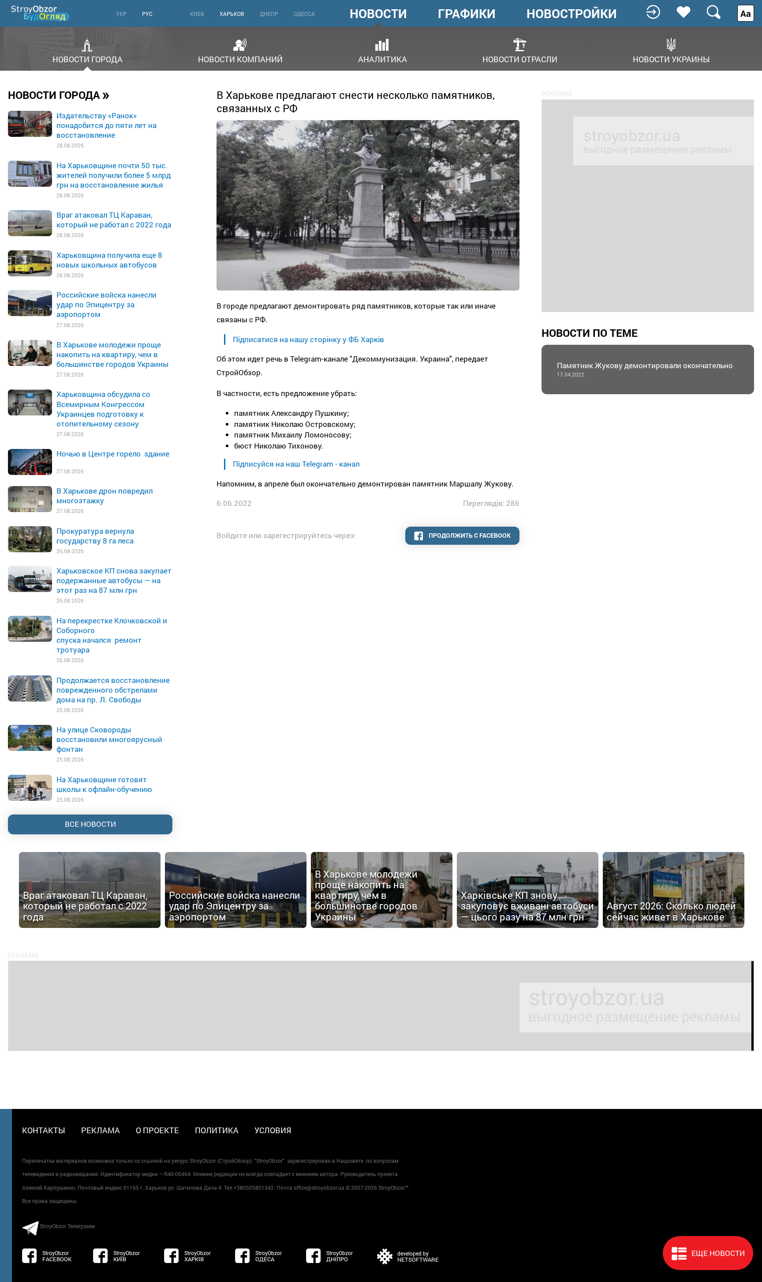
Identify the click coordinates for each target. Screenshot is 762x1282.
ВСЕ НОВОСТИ (90, 824)
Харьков (232, 13)
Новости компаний (240, 58)
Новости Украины (671, 58)
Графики (467, 14)
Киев (197, 13)
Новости (378, 14)
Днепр (269, 13)
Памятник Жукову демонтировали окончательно (645, 369)
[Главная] (41, 13)
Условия (272, 1130)
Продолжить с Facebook (469, 535)
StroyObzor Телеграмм (67, 1225)
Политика (217, 1130)
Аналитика (382, 58)
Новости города (87, 58)
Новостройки (572, 14)
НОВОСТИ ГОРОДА (59, 94)
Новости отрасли (519, 58)
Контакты (43, 1130)
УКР (121, 13)
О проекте (157, 1130)
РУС (147, 13)
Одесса (304, 13)
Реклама (100, 1130)
